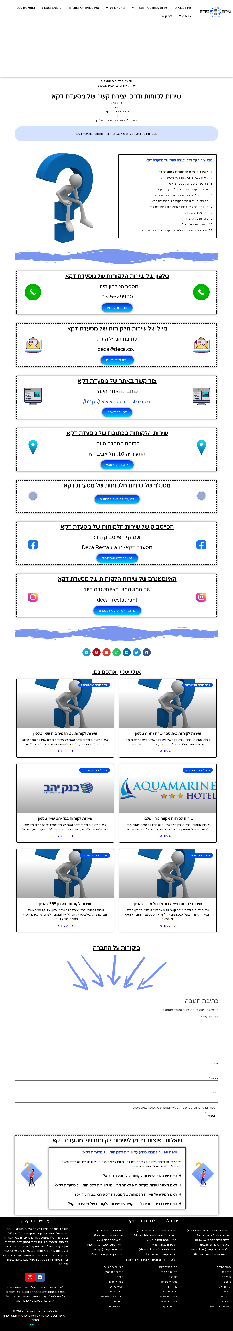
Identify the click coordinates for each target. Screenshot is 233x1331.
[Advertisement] (116, 51)
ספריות (227, 1291)
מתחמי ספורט (169, 1281)
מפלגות (173, 1276)
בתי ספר (226, 1271)
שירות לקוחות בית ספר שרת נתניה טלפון (168, 733)
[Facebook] (40, 1277)
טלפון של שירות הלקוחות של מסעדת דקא (182, 172)
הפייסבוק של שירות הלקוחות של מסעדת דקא (180, 201)
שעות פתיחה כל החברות (84, 8)
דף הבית (116, 103)
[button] (147, 652)
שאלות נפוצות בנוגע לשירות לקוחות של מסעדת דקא (174, 230)
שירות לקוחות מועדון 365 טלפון (65, 904)
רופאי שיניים (116, 1286)
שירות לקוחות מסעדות (115, 81)
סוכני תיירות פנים (113, 1267)
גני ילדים (226, 1276)
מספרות (118, 1301)
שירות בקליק (183, 8)
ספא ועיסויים (116, 1281)
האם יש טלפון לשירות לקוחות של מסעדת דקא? (140, 1176)
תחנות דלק (225, 1286)
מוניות (119, 1276)
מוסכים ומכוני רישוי (220, 1306)
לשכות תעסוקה (168, 1296)
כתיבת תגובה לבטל (194, 224)
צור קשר (166, 16)
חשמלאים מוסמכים (112, 1296)
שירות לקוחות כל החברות (151, 8)
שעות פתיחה (224, 1267)
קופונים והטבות (51, 8)
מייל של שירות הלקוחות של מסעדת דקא (183, 178)
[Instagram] (30, 1277)
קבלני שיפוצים (115, 1291)
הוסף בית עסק (26, 8)
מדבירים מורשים (113, 1271)
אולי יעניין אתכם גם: (196, 213)
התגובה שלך (209, 1017)
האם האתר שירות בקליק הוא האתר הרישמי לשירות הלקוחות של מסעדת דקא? (115, 1185)
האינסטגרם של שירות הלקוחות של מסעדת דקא (178, 207)
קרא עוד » (168, 751)
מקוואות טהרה (169, 1291)
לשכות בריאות (169, 1301)
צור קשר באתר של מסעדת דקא (188, 183)
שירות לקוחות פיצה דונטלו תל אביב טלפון (168, 904)
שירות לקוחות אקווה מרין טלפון (168, 818)
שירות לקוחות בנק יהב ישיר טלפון (65, 818)
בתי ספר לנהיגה (168, 1267)
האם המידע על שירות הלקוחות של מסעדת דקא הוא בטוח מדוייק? (126, 1194)
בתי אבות (225, 1301)
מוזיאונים (226, 1296)
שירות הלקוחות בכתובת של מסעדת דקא (183, 189)
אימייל (213, 1078)
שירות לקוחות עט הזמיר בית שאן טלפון (65, 733)
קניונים (227, 1281)
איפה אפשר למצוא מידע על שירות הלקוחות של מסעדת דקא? (129, 1152)
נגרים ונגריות (116, 1306)
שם (215, 1063)
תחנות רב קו (170, 1306)
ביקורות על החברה (196, 219)
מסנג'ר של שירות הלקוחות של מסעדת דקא (181, 195)
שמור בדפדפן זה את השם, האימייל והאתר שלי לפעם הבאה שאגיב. (173, 1107)
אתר (215, 1092)
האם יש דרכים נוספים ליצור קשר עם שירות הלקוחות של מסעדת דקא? (122, 1204)
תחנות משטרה (169, 1271)
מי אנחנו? (185, 16)
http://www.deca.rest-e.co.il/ (117, 402)
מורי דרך (172, 1286)
